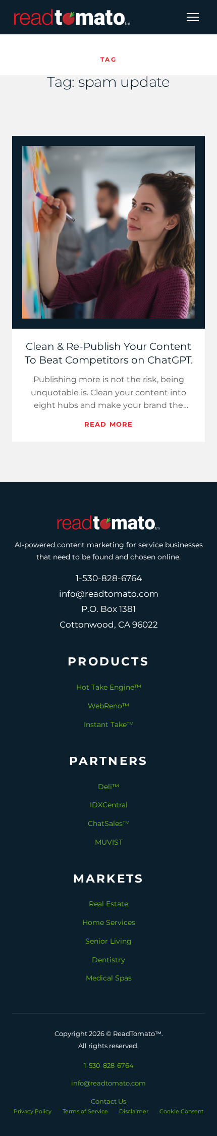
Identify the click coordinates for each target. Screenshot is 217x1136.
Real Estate (108, 903)
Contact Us (108, 1101)
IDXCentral (109, 804)
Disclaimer (133, 1111)
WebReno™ (108, 705)
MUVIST (109, 842)
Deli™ (108, 786)
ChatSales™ (109, 823)
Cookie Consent (181, 1111)
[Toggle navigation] (193, 17)
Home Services (108, 922)
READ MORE (108, 424)
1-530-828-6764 (109, 1065)
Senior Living (108, 941)
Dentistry (108, 959)
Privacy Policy (32, 1111)
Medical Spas (109, 978)
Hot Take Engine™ (108, 687)
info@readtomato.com (108, 1083)
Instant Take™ (109, 724)
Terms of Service (85, 1111)
